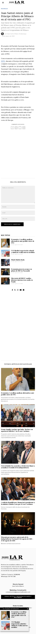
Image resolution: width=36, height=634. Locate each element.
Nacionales (4, 8)
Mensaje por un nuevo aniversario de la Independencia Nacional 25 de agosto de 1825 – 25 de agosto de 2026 (17, 539)
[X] (16, 128)
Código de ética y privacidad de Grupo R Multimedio (18, 597)
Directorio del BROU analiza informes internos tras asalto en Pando (22, 280)
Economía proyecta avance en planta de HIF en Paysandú (21, 270)
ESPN (3, 61)
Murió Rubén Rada (17, 260)
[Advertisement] (18, 153)
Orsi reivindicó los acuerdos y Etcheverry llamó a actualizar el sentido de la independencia (18, 467)
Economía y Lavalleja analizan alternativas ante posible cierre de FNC (22, 241)
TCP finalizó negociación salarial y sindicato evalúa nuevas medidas (23, 251)
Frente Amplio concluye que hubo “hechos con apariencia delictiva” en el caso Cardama (17, 430)
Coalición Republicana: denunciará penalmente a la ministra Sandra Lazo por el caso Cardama (18, 503)
